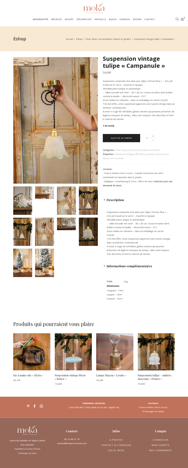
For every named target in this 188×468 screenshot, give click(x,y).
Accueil (69, 38)
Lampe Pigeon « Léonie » (111, 375)
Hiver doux (91, 38)
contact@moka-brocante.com (72, 443)
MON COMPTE (161, 445)
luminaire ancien (154, 154)
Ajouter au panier (121, 138)
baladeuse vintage (124, 154)
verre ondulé (116, 158)
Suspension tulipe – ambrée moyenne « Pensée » (155, 377)
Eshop (79, 38)
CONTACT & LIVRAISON (116, 445)
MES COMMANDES (160, 450)
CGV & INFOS (116, 450)
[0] (182, 19)
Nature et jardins (122, 38)
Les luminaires (105, 38)
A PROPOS (116, 439)
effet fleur (140, 154)
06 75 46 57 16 (72, 439)
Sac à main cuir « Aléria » (28, 375)
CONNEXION (160, 439)
